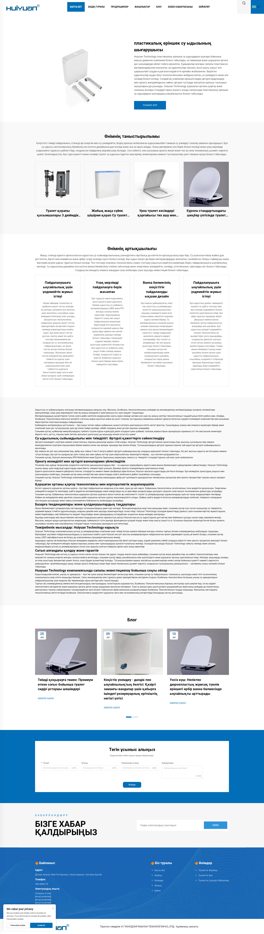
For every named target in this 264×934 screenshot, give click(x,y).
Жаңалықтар (142, 6)
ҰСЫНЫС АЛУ (150, 105)
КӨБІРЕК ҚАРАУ (46, 698)
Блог (159, 6)
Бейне (158, 890)
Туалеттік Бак (205, 875)
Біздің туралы (96, 6)
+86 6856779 (41, 884)
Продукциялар (119, 6)
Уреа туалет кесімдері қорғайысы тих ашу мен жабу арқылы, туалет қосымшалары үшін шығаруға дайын (157, 213)
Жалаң (158, 885)
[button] (128, 717)
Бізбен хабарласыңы (180, 6)
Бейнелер (204, 6)
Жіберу (132, 784)
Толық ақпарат (58, 184)
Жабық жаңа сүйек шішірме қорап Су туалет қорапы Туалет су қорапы (107, 213)
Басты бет (76, 6)
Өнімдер (159, 880)
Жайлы (158, 875)
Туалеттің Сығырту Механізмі (213, 880)
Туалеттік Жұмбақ (207, 870)
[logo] (23, 6)
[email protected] (43, 899)
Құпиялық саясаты (187, 926)
